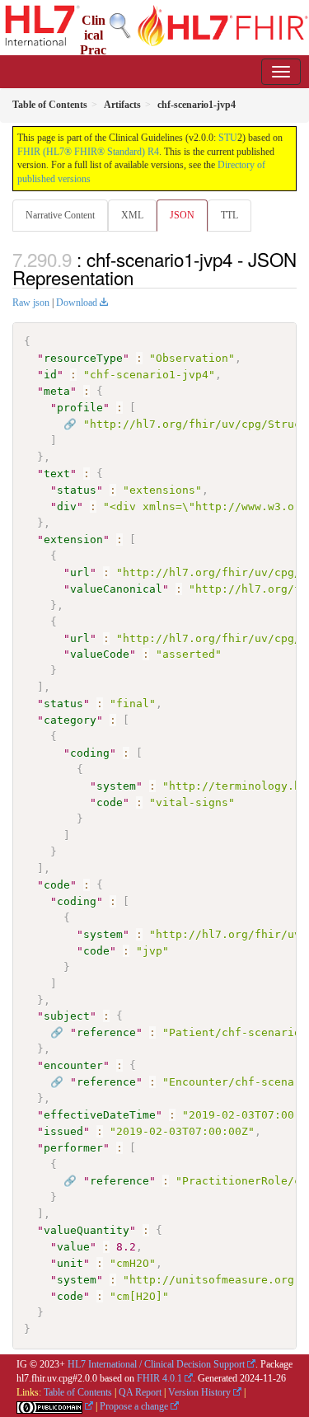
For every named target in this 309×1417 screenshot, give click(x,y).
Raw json (30, 302)
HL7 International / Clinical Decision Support (156, 1364)
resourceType (83, 358)
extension (73, 539)
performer (73, 1148)
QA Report (140, 1392)
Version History (199, 1392)
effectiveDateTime (100, 1115)
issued (63, 1131)
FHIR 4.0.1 (159, 1378)
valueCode (99, 654)
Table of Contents (78, 1392)
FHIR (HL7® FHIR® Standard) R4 (88, 151)
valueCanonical (116, 589)
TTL (229, 215)
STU (227, 137)
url (80, 572)
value (73, 1247)
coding (90, 753)
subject (67, 1016)
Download (76, 302)
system (116, 786)
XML (132, 215)
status (76, 490)
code (109, 802)
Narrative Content (60, 215)
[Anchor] (142, 277)
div (67, 506)
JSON (182, 215)
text (57, 473)
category (70, 720)
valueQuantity (86, 1230)
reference (106, 1032)
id (50, 374)
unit (70, 1263)
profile (80, 407)
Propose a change (134, 1406)
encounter (73, 1065)
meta (57, 391)
